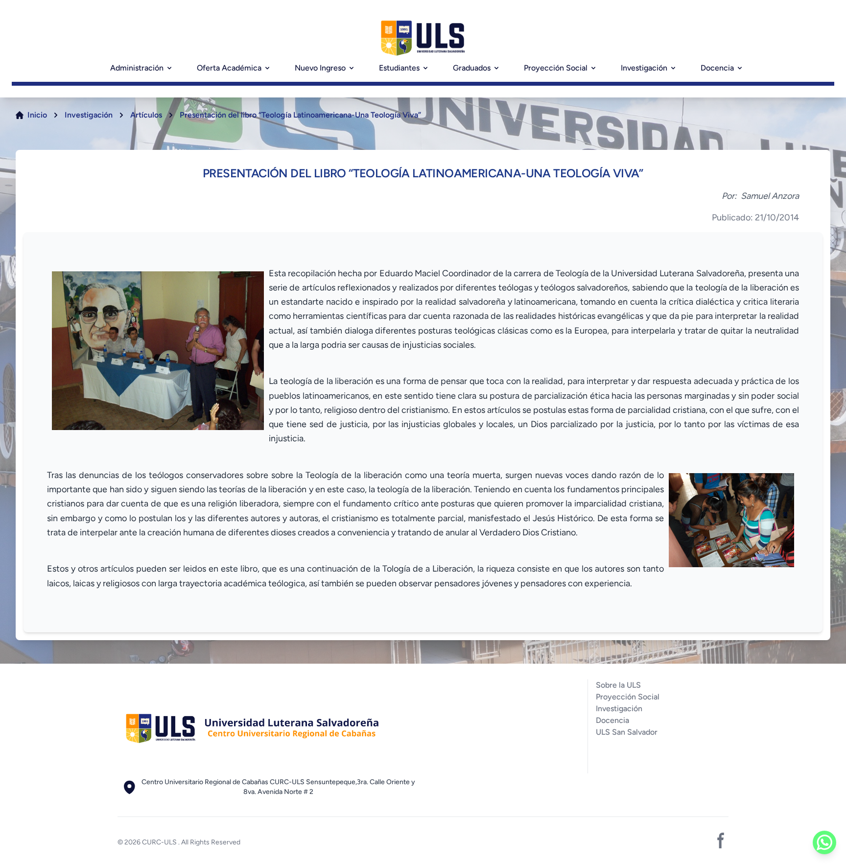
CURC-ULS (160, 842)
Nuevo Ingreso (320, 67)
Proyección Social (556, 67)
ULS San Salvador (627, 732)
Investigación (644, 67)
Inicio (37, 115)
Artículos (146, 115)
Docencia (717, 67)
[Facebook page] (720, 840)
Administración (137, 67)
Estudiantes (399, 67)
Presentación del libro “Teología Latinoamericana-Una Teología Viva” (300, 115)
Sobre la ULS (618, 685)
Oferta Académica (229, 67)
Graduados (472, 67)
